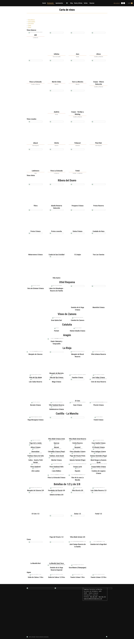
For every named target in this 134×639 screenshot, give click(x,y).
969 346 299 (93, 596)
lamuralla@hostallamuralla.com (93, 598)
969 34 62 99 (117, 3)
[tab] (31, 19)
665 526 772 (102, 596)
